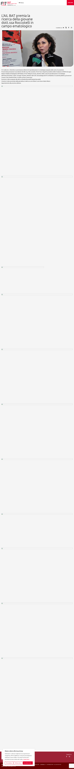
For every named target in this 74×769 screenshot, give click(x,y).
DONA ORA (70, 2)
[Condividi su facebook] (69, 28)
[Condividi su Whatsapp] (71, 28)
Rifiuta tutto (18, 763)
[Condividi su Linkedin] (63, 28)
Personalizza (9, 763)
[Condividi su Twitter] (66, 28)
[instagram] (69, 756)
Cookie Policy (26, 759)
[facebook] (66, 756)
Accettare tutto (27, 763)
